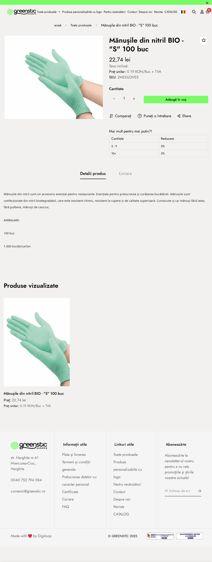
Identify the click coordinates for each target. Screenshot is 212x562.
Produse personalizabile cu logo (82, 12)
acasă (57, 25)
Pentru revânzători (115, 12)
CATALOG (171, 12)
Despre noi (145, 12)
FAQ (65, 506)
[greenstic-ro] (21, 11)
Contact (132, 12)
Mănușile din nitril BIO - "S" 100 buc (34, 393)
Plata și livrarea (74, 454)
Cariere (68, 499)
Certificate (70, 492)
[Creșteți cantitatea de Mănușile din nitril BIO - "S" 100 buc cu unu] (134, 98)
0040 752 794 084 (26, 480)
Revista (158, 12)
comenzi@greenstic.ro (28, 491)
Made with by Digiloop (31, 536)
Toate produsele (47, 12)
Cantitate (116, 88)
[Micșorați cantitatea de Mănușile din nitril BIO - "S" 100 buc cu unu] (114, 98)
